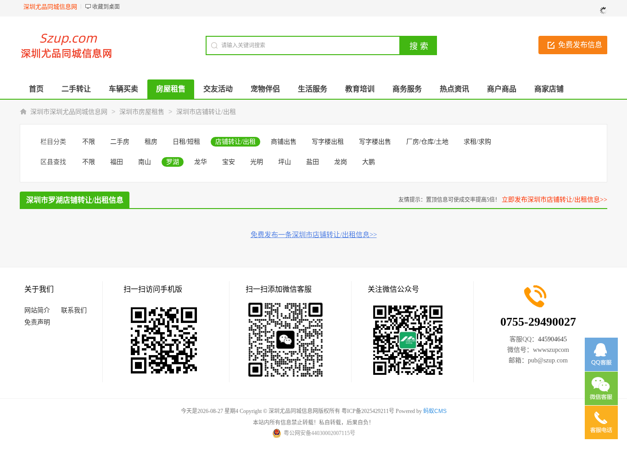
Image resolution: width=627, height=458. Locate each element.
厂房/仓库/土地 (427, 141)
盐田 (312, 161)
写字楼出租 (328, 141)
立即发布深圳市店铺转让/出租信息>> (554, 199)
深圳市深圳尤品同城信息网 (68, 111)
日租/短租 (186, 141)
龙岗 (340, 161)
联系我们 (74, 310)
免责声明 (37, 322)
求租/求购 (477, 141)
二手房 (119, 141)
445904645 (552, 339)
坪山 (284, 161)
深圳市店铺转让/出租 (206, 111)
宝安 (228, 161)
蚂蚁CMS (435, 411)
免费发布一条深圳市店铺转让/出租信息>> (314, 234)
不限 (88, 141)
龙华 (200, 161)
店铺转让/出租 (235, 141)
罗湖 (172, 161)
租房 (151, 141)
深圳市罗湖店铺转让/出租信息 (74, 200)
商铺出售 (284, 141)
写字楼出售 (375, 141)
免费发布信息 (580, 45)
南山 (144, 161)
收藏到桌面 (106, 7)
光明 (256, 161)
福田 (116, 161)
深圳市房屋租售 (141, 111)
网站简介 (37, 310)
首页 (36, 89)
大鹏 (368, 161)
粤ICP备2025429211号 (367, 411)
